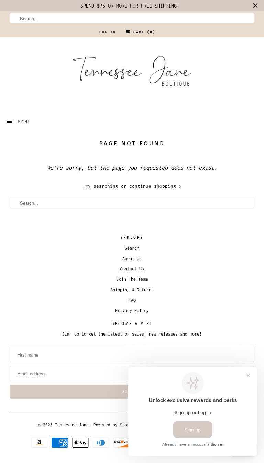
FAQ (132, 300)
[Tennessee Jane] (132, 73)
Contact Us (132, 268)
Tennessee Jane (72, 425)
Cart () (143, 32)
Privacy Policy (132, 310)
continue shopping (154, 186)
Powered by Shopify (115, 425)
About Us (132, 258)
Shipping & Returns (132, 289)
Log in (107, 32)
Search (132, 248)
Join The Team (132, 279)
